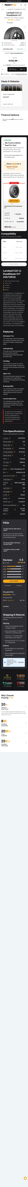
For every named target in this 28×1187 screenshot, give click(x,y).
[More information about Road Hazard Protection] (25, 45)
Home (2, 9)
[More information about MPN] (7, 514)
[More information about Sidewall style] (11, 483)
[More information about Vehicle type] (12, 501)
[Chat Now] (25, 1178)
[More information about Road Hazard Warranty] (18, 505)
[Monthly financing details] (24, 65)
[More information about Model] (8, 469)
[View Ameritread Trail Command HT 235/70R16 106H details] (14, 196)
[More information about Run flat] (9, 465)
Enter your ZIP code (22, 74)
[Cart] (25, 4)
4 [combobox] (2, 69)
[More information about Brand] (8, 458)
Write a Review (14, 581)
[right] (25, 32)
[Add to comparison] (24, 27)
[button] (14, 214)
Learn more (21, 662)
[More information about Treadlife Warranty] (25, 43)
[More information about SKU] (7, 472)
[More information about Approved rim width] (16, 476)
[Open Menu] (2, 4)
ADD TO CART (14, 201)
